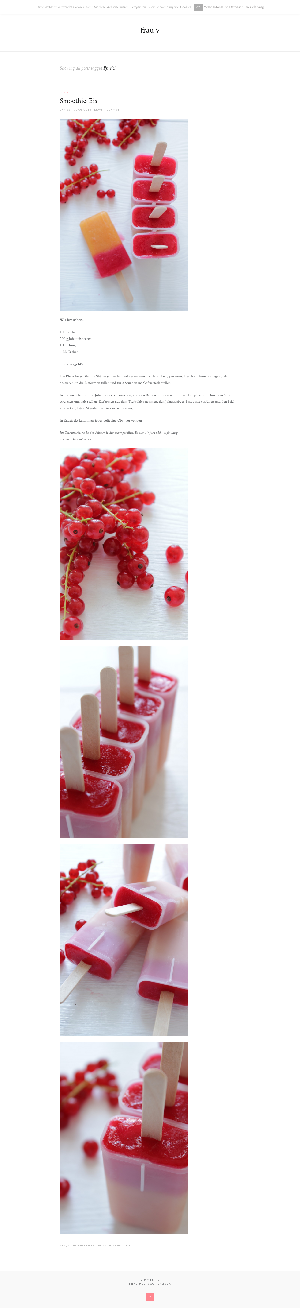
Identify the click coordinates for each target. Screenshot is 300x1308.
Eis (66, 91)
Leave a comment (107, 109)
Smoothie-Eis (78, 100)
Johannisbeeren (82, 1245)
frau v (150, 30)
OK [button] (198, 7)
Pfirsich (104, 1245)
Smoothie (122, 1245)
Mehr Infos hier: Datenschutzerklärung (233, 7)
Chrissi (65, 109)
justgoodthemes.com (156, 1283)
